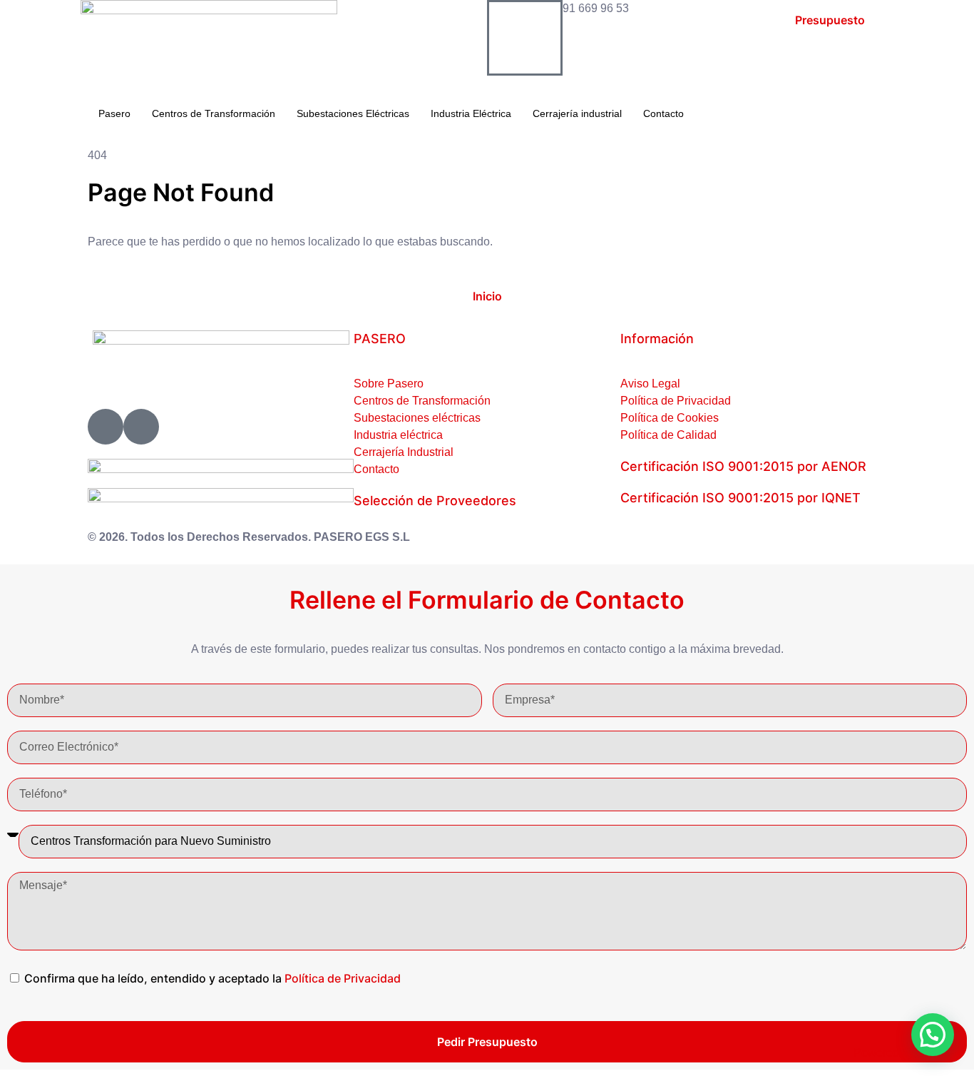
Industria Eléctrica (471, 113)
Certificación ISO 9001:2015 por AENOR (743, 466)
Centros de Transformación (213, 113)
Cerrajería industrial (577, 113)
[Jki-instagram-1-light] (105, 427)
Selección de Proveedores (435, 500)
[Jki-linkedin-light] (141, 427)
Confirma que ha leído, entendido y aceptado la (212, 978)
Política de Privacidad (342, 978)
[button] (932, 1034)
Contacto (663, 113)
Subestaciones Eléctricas (353, 113)
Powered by (906, 1053)
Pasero (114, 113)
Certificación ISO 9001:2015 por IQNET (740, 497)
